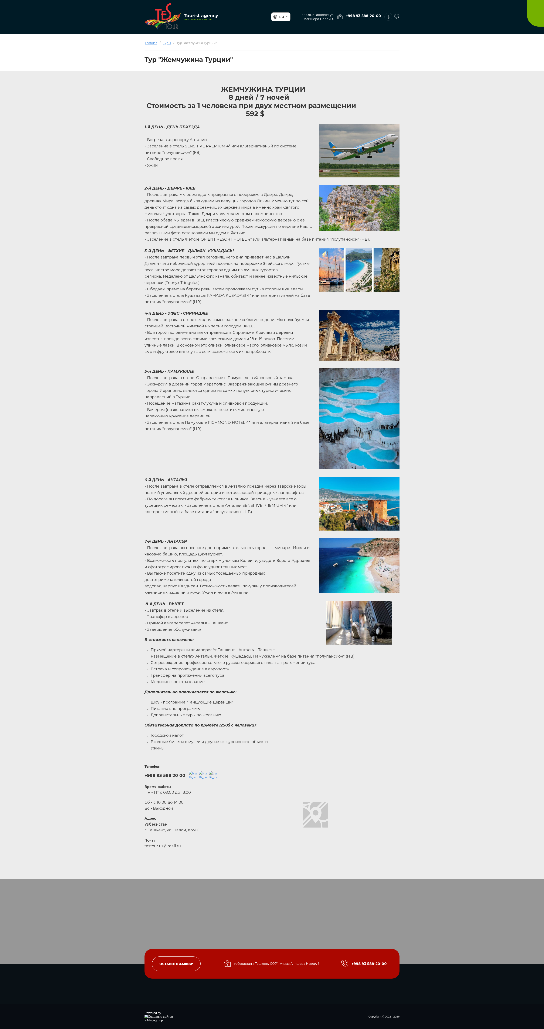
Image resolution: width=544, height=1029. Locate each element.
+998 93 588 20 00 (164, 775)
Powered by (152, 1013)
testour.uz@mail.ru (162, 846)
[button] (176, 963)
